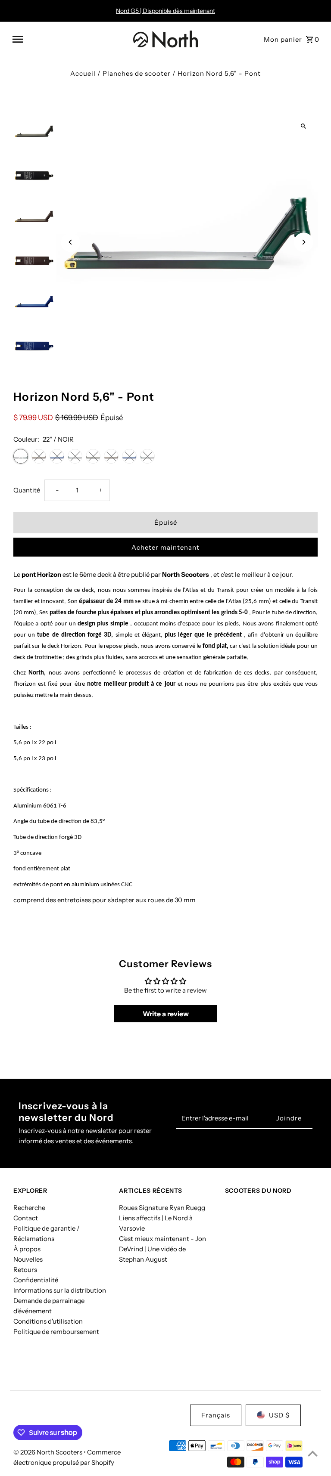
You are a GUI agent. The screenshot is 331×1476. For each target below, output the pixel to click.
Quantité (26, 490)
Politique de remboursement (56, 1331)
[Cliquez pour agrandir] (303, 126)
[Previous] (70, 242)
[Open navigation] (69, 39)
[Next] (303, 242)
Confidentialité (35, 1280)
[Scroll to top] (312, 1453)
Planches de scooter (137, 73)
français (215, 1415)
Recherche (29, 1208)
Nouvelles (28, 1259)
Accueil (83, 73)
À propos (27, 1249)
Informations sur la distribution (59, 1290)
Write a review (166, 1013)
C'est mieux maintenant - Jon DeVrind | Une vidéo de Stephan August (162, 1249)
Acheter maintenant (165, 547)
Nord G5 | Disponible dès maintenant (165, 11)
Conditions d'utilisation (48, 1321)
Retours (25, 1270)
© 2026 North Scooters (48, 1452)
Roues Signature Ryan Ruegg (162, 1208)
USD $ (279, 1415)
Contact (25, 1218)
